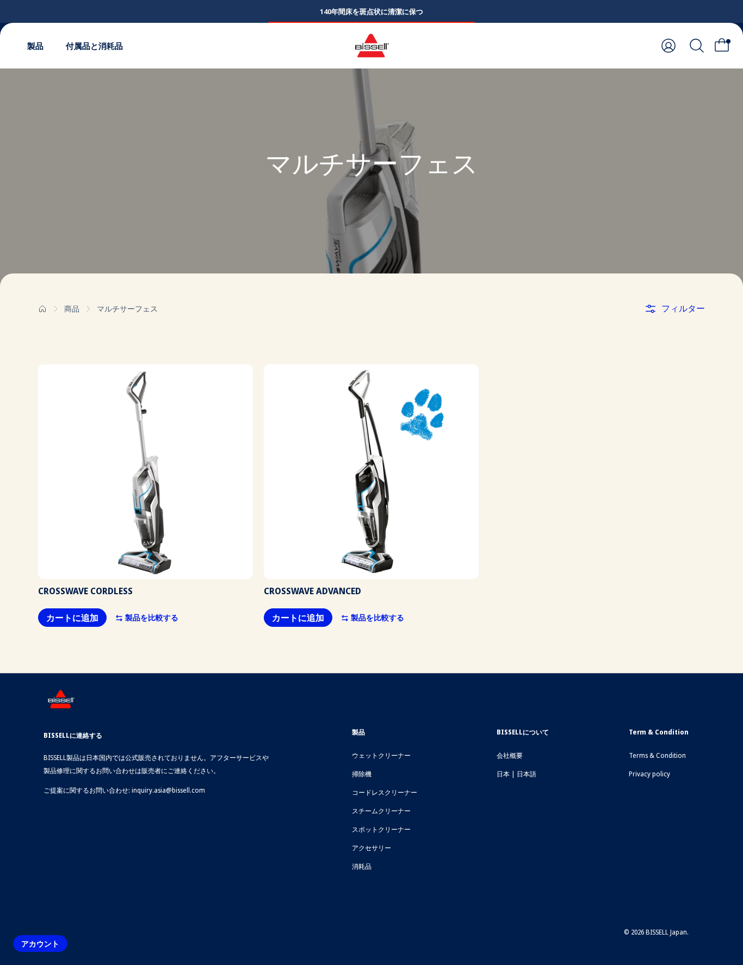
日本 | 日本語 (516, 774)
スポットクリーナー (381, 829)
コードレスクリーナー (384, 792)
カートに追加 (72, 618)
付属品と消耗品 (94, 45)
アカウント (40, 943)
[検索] (697, 46)
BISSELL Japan (666, 932)
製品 (35, 45)
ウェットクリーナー (381, 755)
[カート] (725, 46)
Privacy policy (649, 774)
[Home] (42, 308)
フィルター (683, 308)
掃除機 (361, 774)
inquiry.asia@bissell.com (168, 790)
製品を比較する (150, 617)
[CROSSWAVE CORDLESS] (145, 471)
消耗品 (361, 866)
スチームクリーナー (381, 810)
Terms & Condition (657, 755)
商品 (71, 308)
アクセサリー (371, 847)
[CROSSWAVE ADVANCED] (371, 471)
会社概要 (510, 755)
